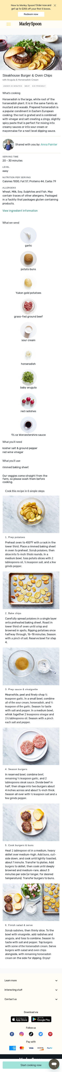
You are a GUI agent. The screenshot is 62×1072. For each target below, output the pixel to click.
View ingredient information (20, 210)
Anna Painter (49, 144)
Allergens (9, 188)
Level (6, 167)
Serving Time (10, 157)
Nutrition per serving (16, 177)
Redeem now (31, 14)
